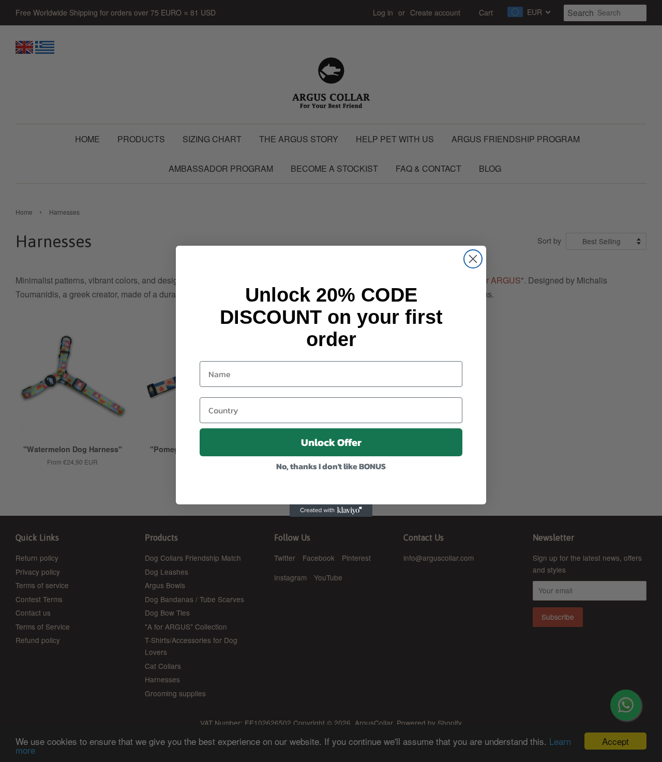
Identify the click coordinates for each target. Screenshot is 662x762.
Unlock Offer (331, 442)
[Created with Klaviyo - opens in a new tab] (331, 510)
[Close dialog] (473, 259)
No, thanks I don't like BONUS (331, 466)
